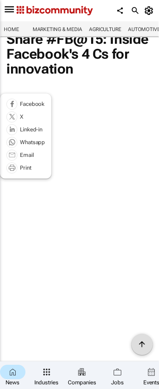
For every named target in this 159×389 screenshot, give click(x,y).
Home (11, 29)
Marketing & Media (57, 29)
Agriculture (105, 29)
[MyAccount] (150, 10)
